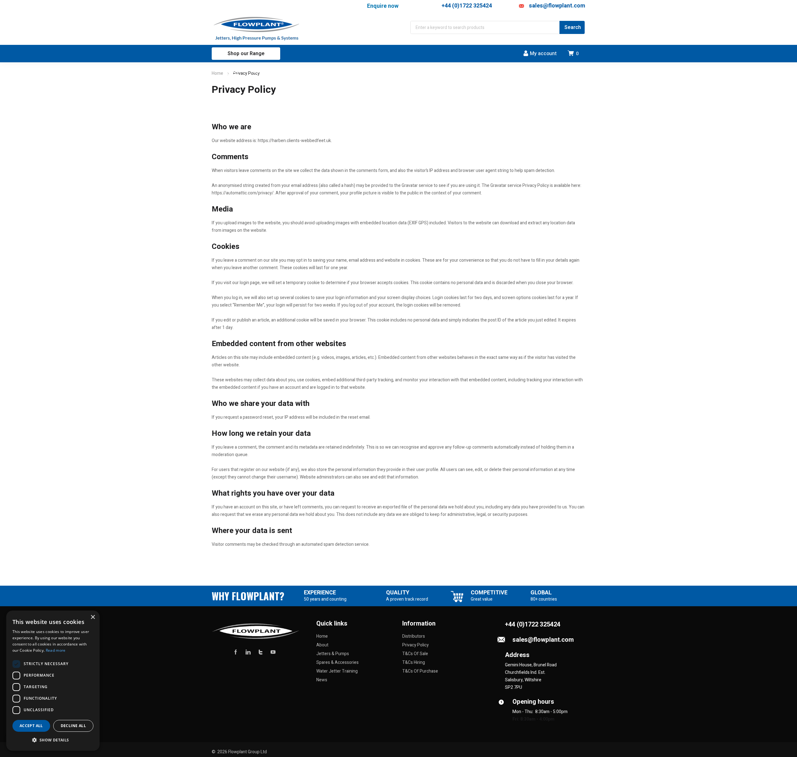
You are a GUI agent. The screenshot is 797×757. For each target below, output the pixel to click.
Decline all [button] (73, 725)
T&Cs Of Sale (415, 653)
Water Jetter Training (337, 671)
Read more (56, 650)
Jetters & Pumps (332, 653)
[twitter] (261, 652)
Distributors (413, 636)
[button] (52, 740)
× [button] (92, 617)
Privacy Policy (415, 645)
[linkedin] (248, 652)
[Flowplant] (257, 29)
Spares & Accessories (337, 662)
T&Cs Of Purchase (420, 671)
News (321, 680)
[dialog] (53, 681)
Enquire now (382, 5)
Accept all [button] (31, 725)
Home (217, 73)
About (322, 645)
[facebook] (236, 652)
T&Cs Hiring (413, 662)
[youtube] (273, 652)
